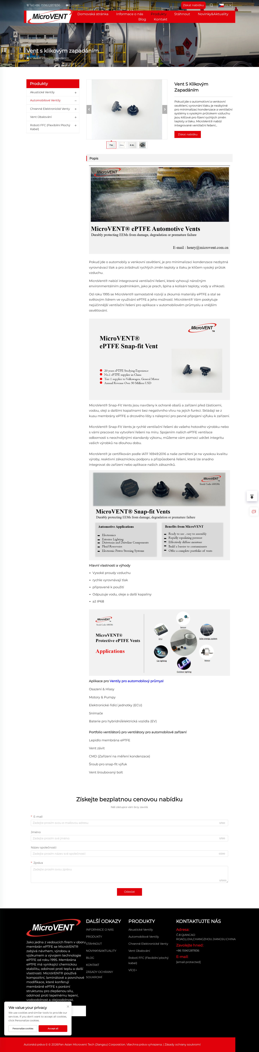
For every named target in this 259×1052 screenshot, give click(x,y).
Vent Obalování (41, 117)
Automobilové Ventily (45, 100)
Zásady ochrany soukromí (183, 1044)
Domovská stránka (92, 14)
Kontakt (160, 19)
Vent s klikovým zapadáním (51, 58)
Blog (142, 19)
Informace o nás (129, 14)
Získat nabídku (188, 134)
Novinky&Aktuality (213, 14)
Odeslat (129, 891)
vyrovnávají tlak (115, 580)
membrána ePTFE (116, 740)
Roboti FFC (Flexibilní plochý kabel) (50, 127)
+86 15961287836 (47, 5)
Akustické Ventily (42, 92)
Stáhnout (182, 14)
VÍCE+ (132, 970)
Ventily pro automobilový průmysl (137, 681)
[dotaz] (254, 511)
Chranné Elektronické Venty (50, 108)
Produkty (158, 14)
